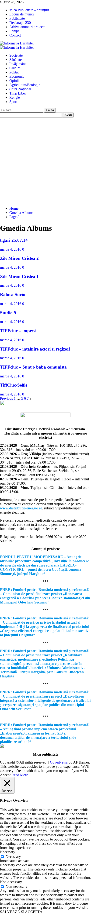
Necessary (13, 857)
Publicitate (17, 18)
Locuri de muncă (21, 14)
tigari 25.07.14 (14, 240)
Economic (16, 76)
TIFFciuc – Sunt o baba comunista (33, 367)
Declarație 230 (20, 23)
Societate (16, 55)
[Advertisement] (45, 161)
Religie (14, 97)
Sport (13, 102)
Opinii (14, 81)
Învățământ (17, 64)
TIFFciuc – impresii (19, 330)
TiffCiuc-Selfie (13, 385)
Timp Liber (17, 93)
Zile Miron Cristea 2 (19, 258)
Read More (19, 775)
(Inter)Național (20, 89)
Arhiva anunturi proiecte (27, 27)
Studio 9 (8, 312)
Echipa (14, 31)
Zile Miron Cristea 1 (19, 276)
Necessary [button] (7, 852)
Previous (6, 398)
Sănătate (15, 60)
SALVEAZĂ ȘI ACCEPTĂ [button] (21, 912)
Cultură (14, 68)
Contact (15, 35)
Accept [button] (5, 775)
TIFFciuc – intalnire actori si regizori (35, 349)
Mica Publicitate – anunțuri (29, 10)
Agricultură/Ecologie (24, 85)
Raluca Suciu (12, 294)
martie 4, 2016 (11, 249)
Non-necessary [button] (11, 882)
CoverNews (59, 762)
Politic (14, 72)
